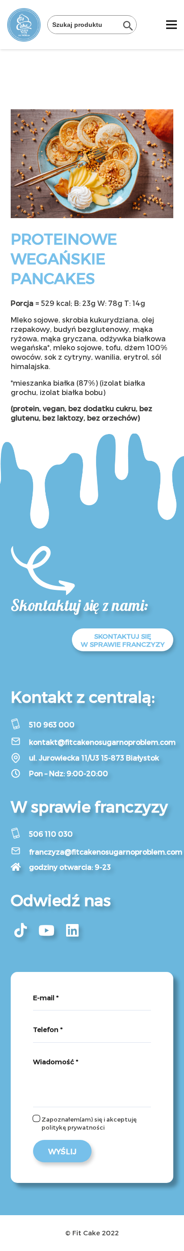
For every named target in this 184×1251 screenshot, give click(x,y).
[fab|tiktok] (21, 930)
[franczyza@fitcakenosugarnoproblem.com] (20, 852)
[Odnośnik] (24, 25)
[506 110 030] (20, 834)
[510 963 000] (20, 725)
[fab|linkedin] (72, 930)
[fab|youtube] (47, 930)
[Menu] (171, 24)
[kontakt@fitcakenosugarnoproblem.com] (20, 742)
